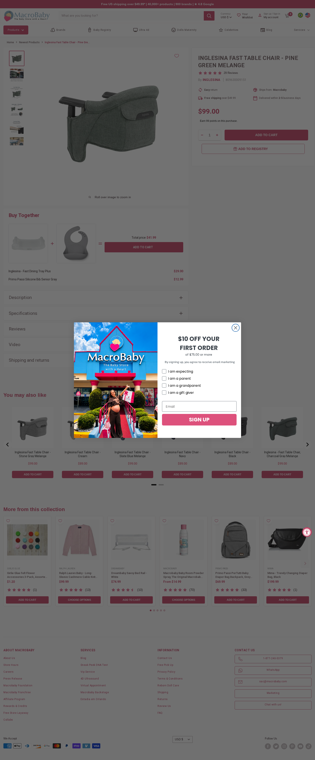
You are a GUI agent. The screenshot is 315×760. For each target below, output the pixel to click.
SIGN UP (199, 419)
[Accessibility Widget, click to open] (307, 532)
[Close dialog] (235, 328)
